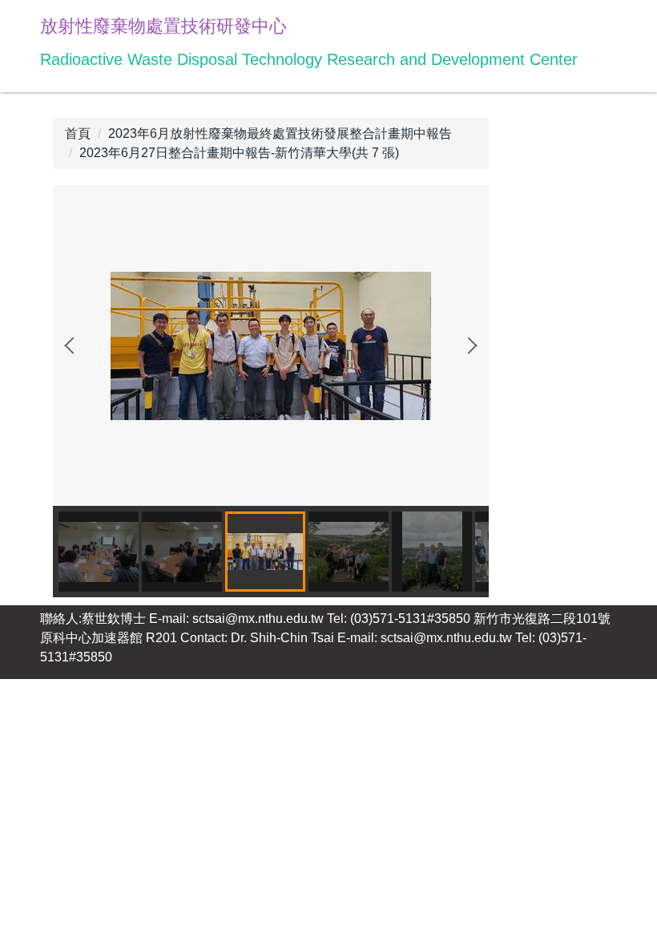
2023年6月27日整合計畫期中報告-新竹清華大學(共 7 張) (239, 153)
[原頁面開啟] (271, 344)
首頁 (78, 133)
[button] (73, 345)
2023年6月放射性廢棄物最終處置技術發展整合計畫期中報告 (280, 133)
